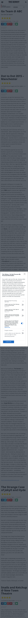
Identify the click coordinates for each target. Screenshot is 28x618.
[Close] (25, 274)
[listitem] (14, 301)
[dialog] (14, 309)
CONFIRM (8, 341)
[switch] (22, 304)
